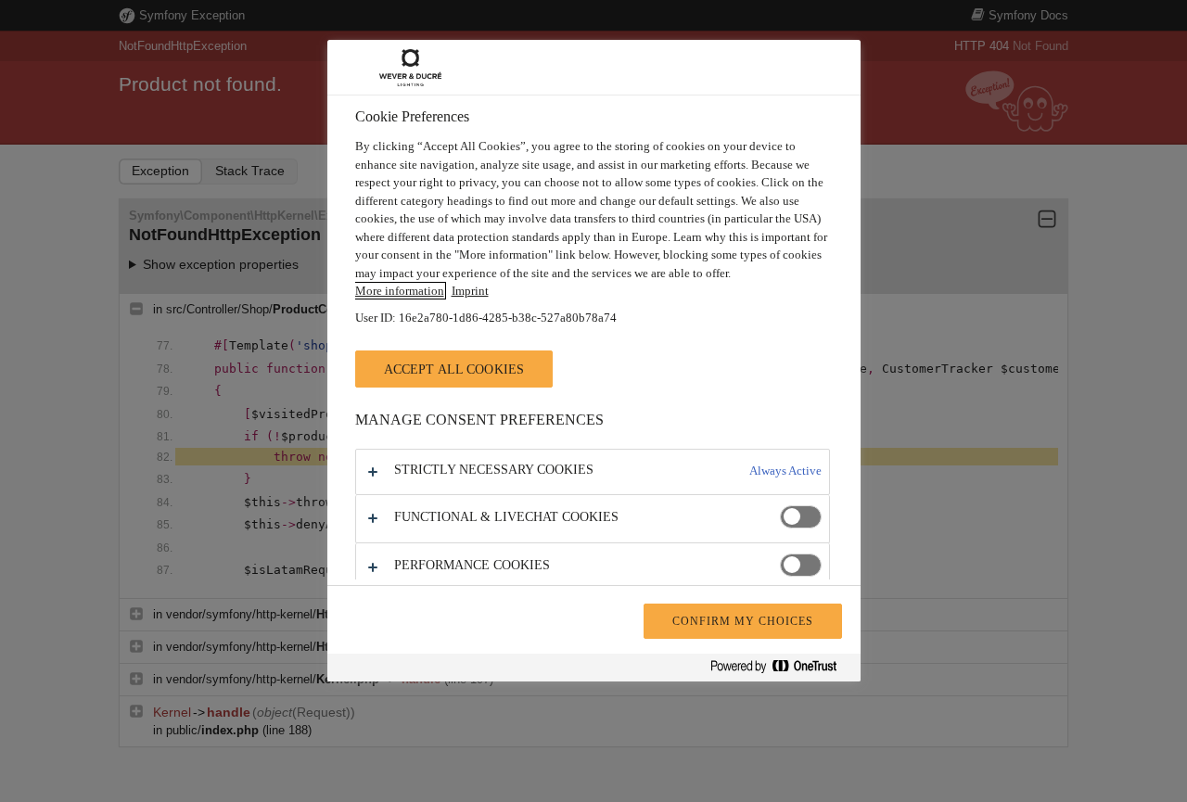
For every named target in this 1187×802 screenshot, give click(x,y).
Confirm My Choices (742, 621)
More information (399, 291)
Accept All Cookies (454, 369)
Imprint (470, 291)
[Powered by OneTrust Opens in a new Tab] (780, 669)
